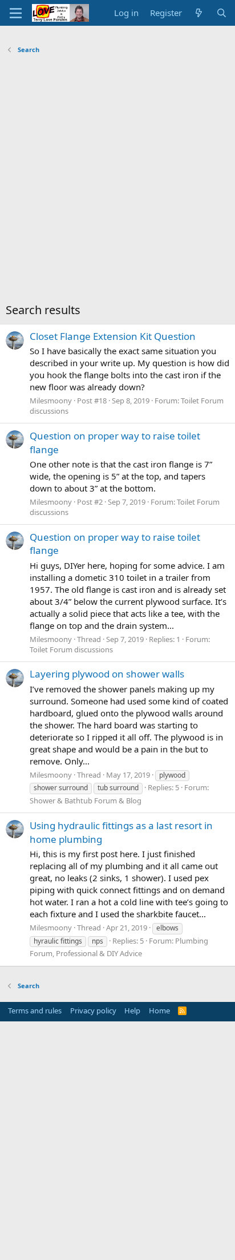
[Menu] (15, 13)
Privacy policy (93, 1010)
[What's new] (199, 12)
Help (132, 1010)
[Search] (221, 12)
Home (159, 1010)
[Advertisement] (117, 181)
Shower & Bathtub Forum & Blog (85, 800)
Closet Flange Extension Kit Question (113, 336)
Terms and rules (35, 1010)
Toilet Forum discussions (71, 649)
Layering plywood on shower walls (107, 673)
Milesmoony (51, 400)
